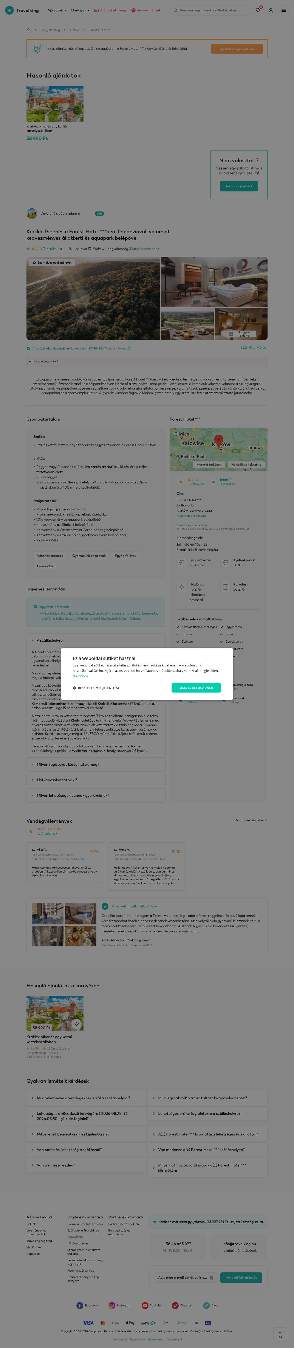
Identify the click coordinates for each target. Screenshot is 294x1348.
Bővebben (80, 676)
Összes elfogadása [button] (196, 688)
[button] (96, 687)
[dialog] (147, 674)
